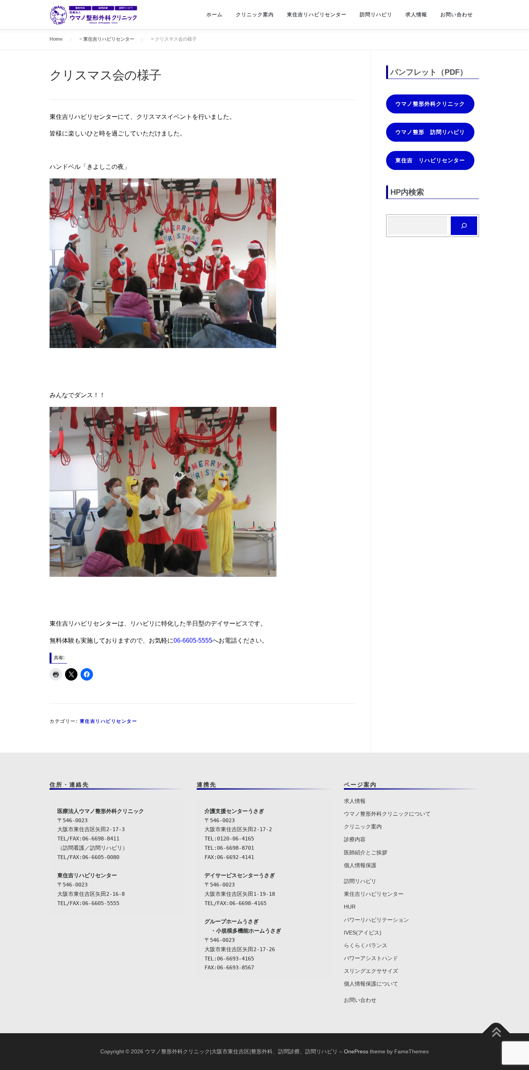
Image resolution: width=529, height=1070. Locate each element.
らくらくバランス (365, 945)
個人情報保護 (360, 865)
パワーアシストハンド (371, 958)
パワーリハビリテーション (376, 920)
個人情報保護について (371, 984)
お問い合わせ (456, 14)
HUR (350, 907)
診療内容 (355, 839)
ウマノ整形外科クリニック (430, 104)
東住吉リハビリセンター (317, 14)
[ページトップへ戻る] (496, 1033)
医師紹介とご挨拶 (365, 852)
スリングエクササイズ (371, 971)
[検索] (464, 225)
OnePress (356, 1051)
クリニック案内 (255, 14)
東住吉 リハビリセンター (430, 160)
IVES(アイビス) (362, 932)
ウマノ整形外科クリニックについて (387, 814)
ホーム (214, 14)
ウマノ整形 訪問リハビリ (430, 132)
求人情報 (416, 14)
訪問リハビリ (376, 14)
